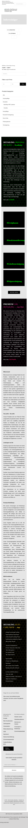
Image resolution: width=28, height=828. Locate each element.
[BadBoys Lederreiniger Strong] (14, 51)
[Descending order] (20, 30)
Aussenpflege (6, 98)
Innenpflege (6, 111)
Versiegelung (6, 125)
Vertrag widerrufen (4, 822)
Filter (23, 84)
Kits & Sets (5, 118)
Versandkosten (12, 69)
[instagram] (19, 1)
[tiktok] (25, 1)
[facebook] (17, 1)
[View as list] (15, 37)
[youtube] (23, 1)
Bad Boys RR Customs (9, 104)
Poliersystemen (6, 121)
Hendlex (6, 108)
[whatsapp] (21, 1)
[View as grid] (12, 37)
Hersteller (5, 101)
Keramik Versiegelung (8, 114)
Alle (4, 95)
